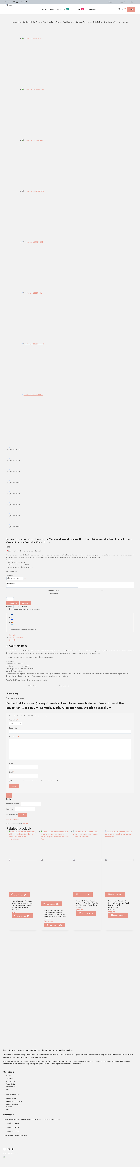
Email (11, 772)
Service (9, 1107)
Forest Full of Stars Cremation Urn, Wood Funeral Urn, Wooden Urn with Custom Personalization (87, 903)
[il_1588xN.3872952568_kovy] (47, 317)
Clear (24, 578)
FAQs (131, 2)
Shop (52, 9)
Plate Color (10, 575)
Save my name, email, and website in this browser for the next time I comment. (34, 781)
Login (23, 814)
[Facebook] (4, 1149)
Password (10, 809)
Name (12, 763)
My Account (10, 1087)
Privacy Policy (11, 1099)
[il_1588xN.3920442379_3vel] (47, 419)
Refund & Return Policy (15, 1101)
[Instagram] (8, 1149)
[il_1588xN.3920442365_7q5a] (47, 215)
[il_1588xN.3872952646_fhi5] (47, 164)
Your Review (14, 737)
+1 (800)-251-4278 (11, 1127)
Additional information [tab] (16, 637)
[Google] (12, 1149)
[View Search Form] (115, 9)
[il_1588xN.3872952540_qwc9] (47, 368)
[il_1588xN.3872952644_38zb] (47, 113)
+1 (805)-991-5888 (11, 1131)
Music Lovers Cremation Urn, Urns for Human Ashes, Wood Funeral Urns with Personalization (118, 904)
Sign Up (25, 823)
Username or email (13, 804)
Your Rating (13, 720)
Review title (13, 728)
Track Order (10, 1084)
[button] (83, 894)
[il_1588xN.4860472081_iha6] (47, 62)
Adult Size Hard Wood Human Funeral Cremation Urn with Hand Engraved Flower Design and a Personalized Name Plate (55, 913)
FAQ (7, 1089)
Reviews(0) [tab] (12, 640)
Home (44, 9)
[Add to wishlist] (10, 890)
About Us (111, 2)
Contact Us (121, 2)
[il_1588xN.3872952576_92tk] (47, 266)
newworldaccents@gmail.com (15, 1135)
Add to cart (13, 603)
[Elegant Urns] (11, 9)
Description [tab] (12, 635)
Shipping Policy (12, 1104)
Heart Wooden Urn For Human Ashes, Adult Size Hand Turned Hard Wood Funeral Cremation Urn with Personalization (22, 904)
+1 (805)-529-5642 (11, 1123)
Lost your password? (13, 819)
